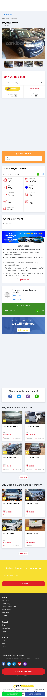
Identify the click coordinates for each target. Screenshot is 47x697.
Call (43, 174)
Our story (5, 600)
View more (23, 477)
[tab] (23, 82)
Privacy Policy (6, 610)
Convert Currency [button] (11, 82)
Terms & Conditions (9, 607)
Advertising (6, 604)
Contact (4, 616)
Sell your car (23, 330)
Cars (3, 625)
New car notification (23, 671)
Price (8, 157)
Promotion (5, 613)
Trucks (4, 631)
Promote (13, 88)
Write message (17, 299)
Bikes (3, 643)
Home (3, 18)
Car (7, 18)
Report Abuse (23, 280)
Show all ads (17, 295)
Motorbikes (6, 628)
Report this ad (34, 88)
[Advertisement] (23, 125)
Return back (9, 14)
